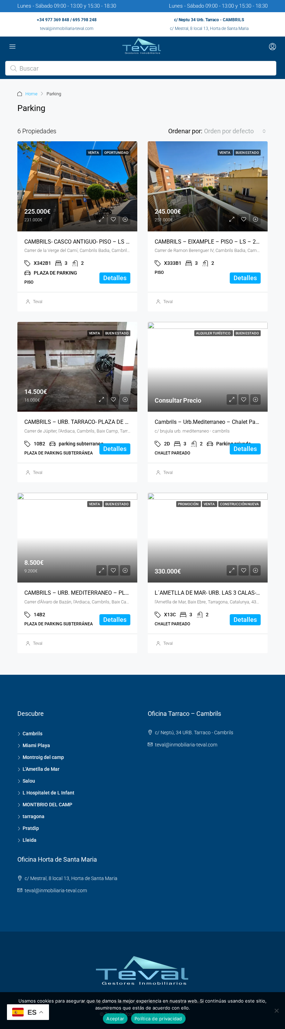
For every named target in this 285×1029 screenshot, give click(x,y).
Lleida (29, 840)
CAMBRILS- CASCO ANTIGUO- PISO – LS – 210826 (87, 241)
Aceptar (115, 1018)
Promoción (188, 504)
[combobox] (235, 131)
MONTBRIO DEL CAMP (47, 804)
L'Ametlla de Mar (41, 769)
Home (31, 93)
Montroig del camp (43, 757)
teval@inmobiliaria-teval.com (66, 28)
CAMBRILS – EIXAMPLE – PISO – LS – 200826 (213, 241)
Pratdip (31, 828)
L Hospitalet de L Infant (48, 793)
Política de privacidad (158, 1018)
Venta (94, 153)
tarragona (33, 816)
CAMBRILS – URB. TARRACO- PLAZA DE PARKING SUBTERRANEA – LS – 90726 (123, 422)
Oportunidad (116, 153)
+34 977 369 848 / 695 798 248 (67, 19)
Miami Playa (36, 745)
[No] (276, 1010)
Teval (37, 301)
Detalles (115, 278)
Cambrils (32, 733)
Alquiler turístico (213, 333)
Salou (29, 781)
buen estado (247, 153)
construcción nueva (239, 504)
